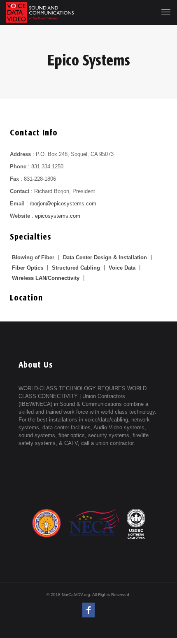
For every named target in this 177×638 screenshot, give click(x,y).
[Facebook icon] (88, 610)
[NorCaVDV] (40, 12)
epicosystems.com (57, 216)
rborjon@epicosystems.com (63, 203)
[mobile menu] (166, 12)
